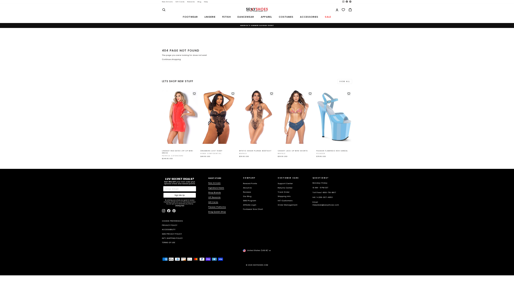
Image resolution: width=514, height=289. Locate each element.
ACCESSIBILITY (168, 229)
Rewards (191, 2)
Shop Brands (214, 192)
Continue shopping (171, 59)
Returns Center (285, 188)
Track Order (284, 192)
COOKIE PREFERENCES (172, 221)
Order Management (287, 205)
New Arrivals (167, 2)
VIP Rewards (214, 197)
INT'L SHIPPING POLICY (172, 238)
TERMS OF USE (168, 242)
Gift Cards (180, 2)
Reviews (247, 192)
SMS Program (249, 200)
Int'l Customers (285, 200)
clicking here (179, 206)
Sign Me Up (180, 195)
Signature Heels (216, 188)
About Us (247, 188)
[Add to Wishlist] (194, 93)
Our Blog (247, 196)
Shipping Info (284, 196)
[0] (343, 9)
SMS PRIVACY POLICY (172, 234)
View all (344, 81)
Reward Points (250, 183)
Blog (199, 2)
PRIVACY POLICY (169, 225)
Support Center (285, 183)
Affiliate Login (249, 205)
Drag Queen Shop (217, 211)
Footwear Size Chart (253, 209)
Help (206, 2)
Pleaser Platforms (217, 207)
